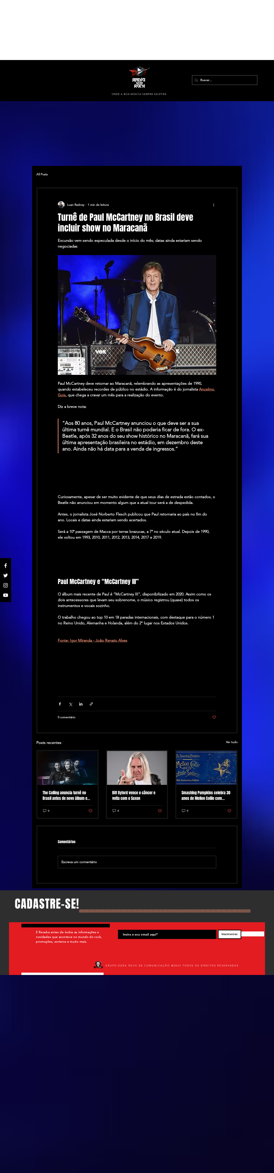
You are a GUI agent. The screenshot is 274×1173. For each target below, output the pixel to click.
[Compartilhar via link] (91, 704)
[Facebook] (6, 566)
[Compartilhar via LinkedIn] (81, 704)
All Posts (42, 174)
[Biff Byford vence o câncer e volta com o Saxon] (137, 768)
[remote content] (137, 478)
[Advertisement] (128, 30)
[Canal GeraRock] (6, 595)
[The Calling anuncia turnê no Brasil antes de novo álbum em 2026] (67, 768)
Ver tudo (232, 742)
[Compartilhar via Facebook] (60, 704)
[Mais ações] (213, 204)
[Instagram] (6, 585)
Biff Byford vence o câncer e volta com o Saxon (133, 795)
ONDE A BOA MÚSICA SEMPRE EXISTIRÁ (139, 94)
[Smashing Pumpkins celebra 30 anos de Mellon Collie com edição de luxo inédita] (206, 768)
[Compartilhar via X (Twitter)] (70, 704)
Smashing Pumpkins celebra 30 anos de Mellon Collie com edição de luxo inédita (206, 795)
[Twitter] (6, 575)
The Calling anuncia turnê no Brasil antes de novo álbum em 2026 (66, 795)
